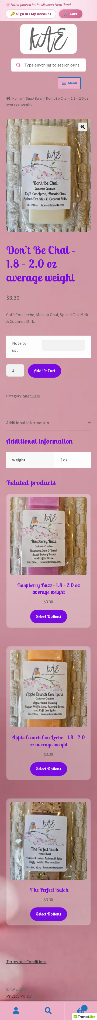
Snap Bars (34, 98)
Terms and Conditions (26, 961)
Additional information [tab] (27, 422)
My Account (16, 1011)
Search (48, 1011)
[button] (82, 127)
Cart (75, 1006)
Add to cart (44, 370)
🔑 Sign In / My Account (30, 13)
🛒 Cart (71, 13)
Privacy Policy (19, 996)
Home (17, 98)
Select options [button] (48, 616)
